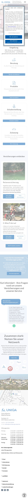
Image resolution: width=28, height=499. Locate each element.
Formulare (5, 469)
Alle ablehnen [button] (13, 41)
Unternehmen (5, 461)
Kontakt (4, 467)
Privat (3, 458)
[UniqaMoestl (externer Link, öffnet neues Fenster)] (2, 489)
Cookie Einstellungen (7, 486)
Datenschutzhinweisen (12, 26)
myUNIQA (5, 475)
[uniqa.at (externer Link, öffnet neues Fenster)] (5, 489)
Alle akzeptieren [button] (13, 37)
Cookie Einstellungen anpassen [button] (14, 32)
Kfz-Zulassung (6, 464)
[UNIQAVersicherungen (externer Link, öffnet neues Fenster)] (8, 489)
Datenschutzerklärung (8, 483)
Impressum (5, 480)
